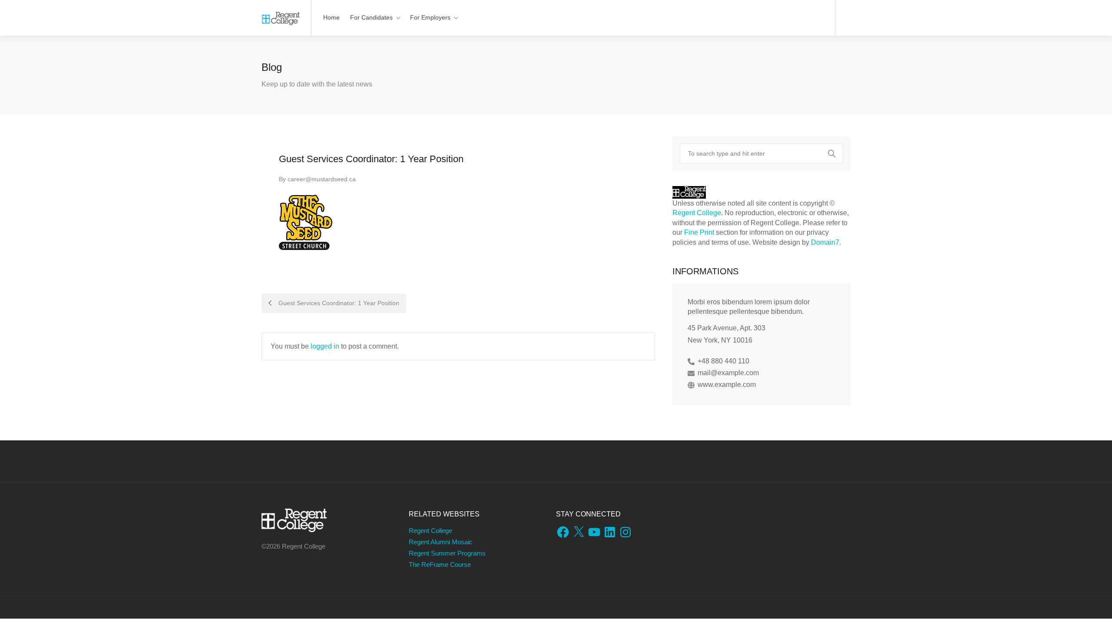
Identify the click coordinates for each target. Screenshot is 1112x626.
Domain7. (826, 242)
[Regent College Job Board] (280, 13)
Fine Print (699, 232)
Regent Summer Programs (447, 553)
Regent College (696, 212)
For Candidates (371, 17)
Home (331, 17)
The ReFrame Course (440, 564)
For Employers (430, 17)
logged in (325, 346)
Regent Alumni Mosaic (441, 542)
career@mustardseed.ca (322, 179)
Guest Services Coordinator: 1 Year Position (338, 303)
